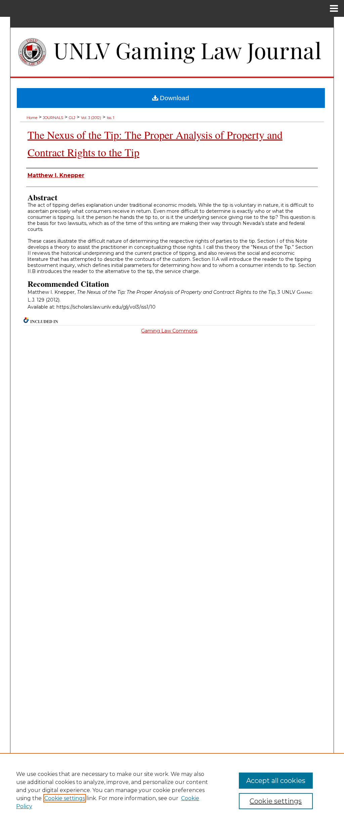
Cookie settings (64, 798)
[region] (172, 790)
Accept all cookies (275, 781)
